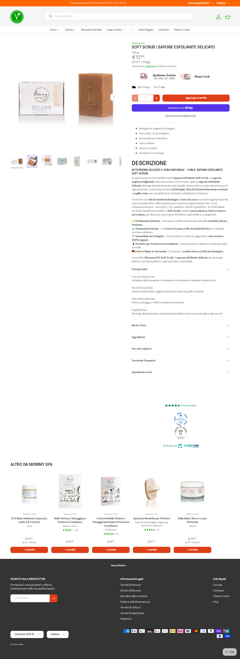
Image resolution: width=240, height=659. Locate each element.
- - (132, 30)
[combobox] (119, 16)
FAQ (215, 602)
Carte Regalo (145, 30)
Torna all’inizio (118, 565)
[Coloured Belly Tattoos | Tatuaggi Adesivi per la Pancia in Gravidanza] (111, 491)
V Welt (20, 644)
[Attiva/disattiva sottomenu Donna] (75, 30)
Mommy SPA (138, 43)
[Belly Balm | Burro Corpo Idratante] (192, 491)
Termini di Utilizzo (130, 607)
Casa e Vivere (114, 30)
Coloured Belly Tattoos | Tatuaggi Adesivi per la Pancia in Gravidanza (110, 522)
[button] (227, 16)
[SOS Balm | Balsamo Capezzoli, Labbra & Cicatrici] (29, 491)
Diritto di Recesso (130, 590)
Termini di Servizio (130, 585)
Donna (69, 30)
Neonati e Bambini (91, 30)
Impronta (125, 619)
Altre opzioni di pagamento (180, 115)
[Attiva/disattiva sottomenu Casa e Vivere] (125, 30)
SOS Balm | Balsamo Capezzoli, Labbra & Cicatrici (29, 520)
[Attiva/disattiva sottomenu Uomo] (59, 30)
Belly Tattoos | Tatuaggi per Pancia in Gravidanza (70, 520)
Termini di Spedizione (132, 613)
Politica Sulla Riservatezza (135, 602)
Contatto (163, 30)
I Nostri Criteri (182, 30)
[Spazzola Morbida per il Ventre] (151, 491)
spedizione (150, 66)
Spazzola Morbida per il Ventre (151, 518)
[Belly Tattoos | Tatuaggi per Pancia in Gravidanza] (70, 491)
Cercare (217, 585)
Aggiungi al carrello (196, 97)
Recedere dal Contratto (133, 596)
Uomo (53, 30)
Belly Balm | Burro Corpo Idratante (192, 520)
